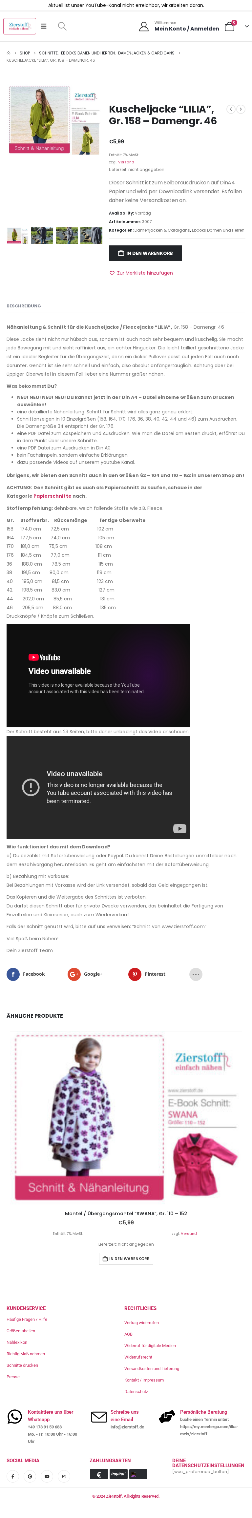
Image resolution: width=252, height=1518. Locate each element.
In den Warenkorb (149, 253)
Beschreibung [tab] (24, 306)
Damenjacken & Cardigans (162, 230)
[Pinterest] (30, 1476)
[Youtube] (47, 1476)
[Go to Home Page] (8, 53)
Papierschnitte (52, 496)
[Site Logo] (19, 26)
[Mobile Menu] (46, 26)
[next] (240, 109)
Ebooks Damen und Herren (218, 230)
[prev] (231, 109)
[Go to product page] (126, 1118)
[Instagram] (64, 1476)
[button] (62, 26)
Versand (126, 162)
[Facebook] (13, 1476)
